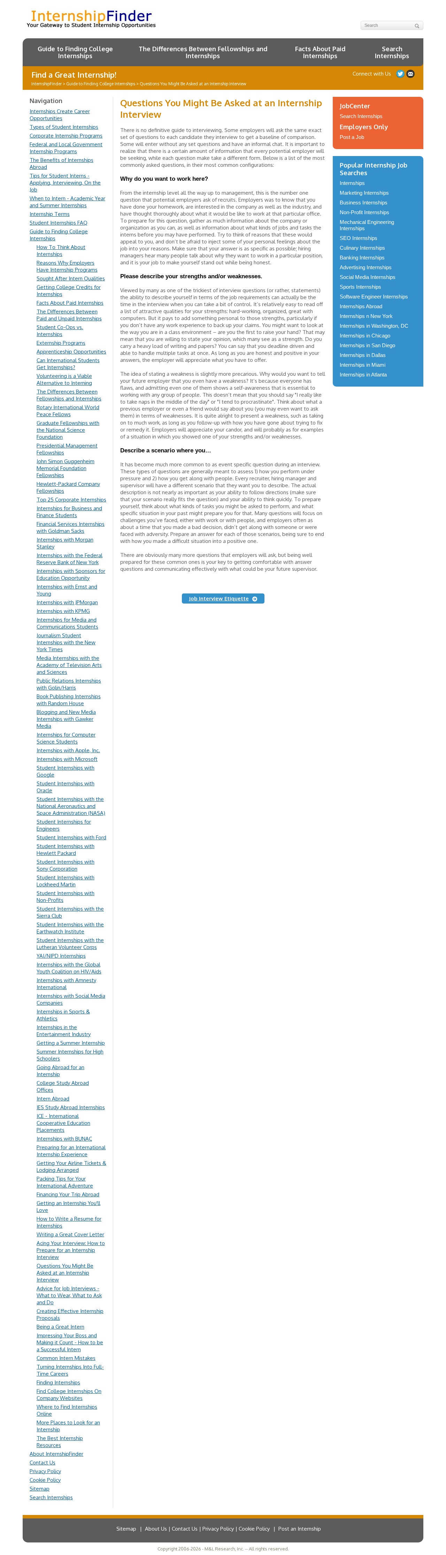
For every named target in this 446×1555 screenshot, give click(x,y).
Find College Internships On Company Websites (69, 1394)
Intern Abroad (53, 1098)
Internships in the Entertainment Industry (64, 1030)
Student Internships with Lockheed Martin (65, 881)
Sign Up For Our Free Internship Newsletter (410, 74)
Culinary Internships (362, 248)
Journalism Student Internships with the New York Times (66, 642)
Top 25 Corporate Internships (71, 499)
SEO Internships (358, 238)
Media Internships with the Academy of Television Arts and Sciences (69, 665)
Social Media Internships (367, 277)
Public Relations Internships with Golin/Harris (69, 684)
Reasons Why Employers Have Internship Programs (67, 266)
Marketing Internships (364, 193)
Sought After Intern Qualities (71, 278)
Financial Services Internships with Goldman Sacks (71, 527)
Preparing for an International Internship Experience (71, 1151)
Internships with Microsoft (67, 759)
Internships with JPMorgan (67, 602)
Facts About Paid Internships (320, 52)
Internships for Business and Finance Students (69, 512)
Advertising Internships (366, 267)
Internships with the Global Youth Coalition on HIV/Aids (69, 968)
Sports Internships (360, 287)
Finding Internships (58, 1382)
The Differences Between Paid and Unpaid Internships (69, 315)
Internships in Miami (362, 365)
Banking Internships (362, 258)
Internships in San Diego (367, 345)
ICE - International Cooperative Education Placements (63, 1123)
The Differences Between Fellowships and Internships (203, 52)
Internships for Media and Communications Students (67, 623)
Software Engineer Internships (374, 297)
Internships (352, 183)
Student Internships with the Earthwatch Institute (70, 928)
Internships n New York (366, 316)
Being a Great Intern (60, 1326)
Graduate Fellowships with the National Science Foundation (68, 430)
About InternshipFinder (56, 1454)
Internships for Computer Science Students (66, 738)
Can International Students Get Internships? (68, 364)
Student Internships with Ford (71, 837)
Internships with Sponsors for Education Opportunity (71, 574)
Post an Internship (299, 1528)
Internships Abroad (361, 306)
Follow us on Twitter (400, 74)
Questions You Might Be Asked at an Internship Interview (65, 1272)
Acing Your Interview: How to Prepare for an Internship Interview (71, 1250)
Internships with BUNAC (64, 1138)
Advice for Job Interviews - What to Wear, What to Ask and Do (69, 1295)
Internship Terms (50, 214)
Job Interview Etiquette (219, 598)
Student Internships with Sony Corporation (65, 865)
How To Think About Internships (61, 250)
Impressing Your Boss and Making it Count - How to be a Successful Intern (70, 1342)
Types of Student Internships (64, 127)
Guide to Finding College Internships (75, 52)
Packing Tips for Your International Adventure (65, 1182)
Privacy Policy (45, 1471)
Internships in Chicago (365, 336)
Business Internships (363, 202)
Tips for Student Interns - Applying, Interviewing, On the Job (65, 182)
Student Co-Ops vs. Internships (60, 330)
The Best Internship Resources (60, 1441)
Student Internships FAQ (58, 222)
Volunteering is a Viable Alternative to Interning (64, 379)
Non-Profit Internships (364, 212)
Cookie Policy (45, 1480)
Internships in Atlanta (363, 375)
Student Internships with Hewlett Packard (65, 849)
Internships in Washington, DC (374, 326)
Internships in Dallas (363, 355)
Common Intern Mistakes (66, 1358)
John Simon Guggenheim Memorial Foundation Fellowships (65, 468)
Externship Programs (61, 343)
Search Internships (392, 52)
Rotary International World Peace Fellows (68, 411)
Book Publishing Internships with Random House (69, 700)
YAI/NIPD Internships (61, 956)
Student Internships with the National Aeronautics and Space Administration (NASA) (71, 806)
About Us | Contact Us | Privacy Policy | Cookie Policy (207, 1528)
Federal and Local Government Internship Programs (66, 148)
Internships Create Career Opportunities (60, 115)
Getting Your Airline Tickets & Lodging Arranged (71, 1166)
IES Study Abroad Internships (71, 1107)
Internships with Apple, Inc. (68, 750)
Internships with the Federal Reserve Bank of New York (69, 559)
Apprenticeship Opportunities (71, 351)
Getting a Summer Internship (71, 1043)
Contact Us (42, 1462)
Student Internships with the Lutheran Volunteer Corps (70, 943)
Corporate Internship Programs (66, 135)
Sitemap (39, 1488)
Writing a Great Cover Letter (70, 1234)
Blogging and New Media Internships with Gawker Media (66, 719)
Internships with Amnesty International (66, 983)
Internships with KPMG (63, 611)
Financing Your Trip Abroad (68, 1194)
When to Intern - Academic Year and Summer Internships (67, 202)
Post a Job (352, 137)
